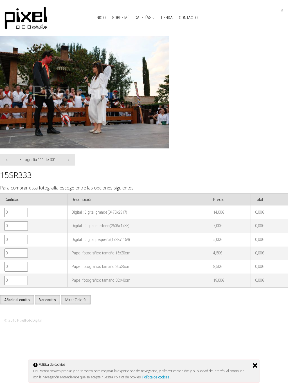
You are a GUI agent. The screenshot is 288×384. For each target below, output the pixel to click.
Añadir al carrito (17, 299)
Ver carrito (47, 299)
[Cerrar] (255, 365)
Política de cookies (156, 377)
